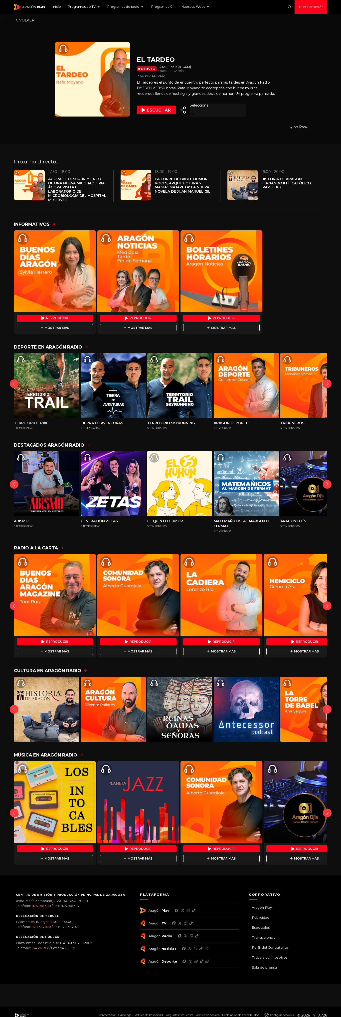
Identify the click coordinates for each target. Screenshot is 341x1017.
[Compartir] (182, 110)
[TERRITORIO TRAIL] (46, 385)
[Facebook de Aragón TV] (173, 923)
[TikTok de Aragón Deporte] (201, 961)
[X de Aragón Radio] (185, 935)
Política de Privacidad (149, 1015)
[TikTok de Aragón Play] (193, 910)
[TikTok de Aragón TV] (190, 923)
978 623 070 (41, 927)
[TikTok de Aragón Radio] (196, 935)
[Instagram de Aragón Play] (188, 910)
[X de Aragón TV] (179, 923)
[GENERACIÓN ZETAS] (113, 483)
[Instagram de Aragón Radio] (191, 935)
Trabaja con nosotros (270, 957)
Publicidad (260, 917)
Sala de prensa (264, 967)
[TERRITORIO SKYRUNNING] (179, 385)
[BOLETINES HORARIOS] (221, 271)
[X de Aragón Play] (182, 910)
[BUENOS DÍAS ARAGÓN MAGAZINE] (55, 595)
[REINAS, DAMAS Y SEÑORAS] (179, 709)
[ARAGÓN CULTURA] (113, 709)
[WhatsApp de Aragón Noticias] (206, 948)
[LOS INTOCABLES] (55, 802)
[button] (84, 7)
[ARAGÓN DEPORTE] (246, 385)
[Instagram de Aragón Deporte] (195, 961)
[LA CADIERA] (221, 595)
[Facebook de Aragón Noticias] (183, 948)
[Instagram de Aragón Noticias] (195, 948)
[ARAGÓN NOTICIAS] (138, 271)
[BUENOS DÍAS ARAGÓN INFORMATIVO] (55, 271)
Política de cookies (207, 1015)
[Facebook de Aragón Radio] (179, 935)
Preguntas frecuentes (179, 1015)
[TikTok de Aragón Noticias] (200, 948)
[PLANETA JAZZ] (138, 802)
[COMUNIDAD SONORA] (138, 595)
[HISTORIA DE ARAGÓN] (46, 709)
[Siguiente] (327, 383)
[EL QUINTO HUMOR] (179, 483)
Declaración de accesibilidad (240, 1015)
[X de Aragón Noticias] (189, 948)
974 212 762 (40, 948)
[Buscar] (289, 7)
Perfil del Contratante (270, 947)
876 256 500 (41, 906)
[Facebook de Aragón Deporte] (183, 961)
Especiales (261, 927)
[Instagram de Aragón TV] (185, 923)
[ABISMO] (46, 483)
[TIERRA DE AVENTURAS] (113, 385)
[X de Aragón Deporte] (189, 961)
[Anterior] (14, 383)
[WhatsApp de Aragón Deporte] (206, 961)
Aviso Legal (125, 1015)
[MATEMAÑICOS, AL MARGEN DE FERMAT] (246, 483)
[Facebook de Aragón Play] (176, 910)
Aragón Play (262, 907)
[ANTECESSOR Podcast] (246, 709)
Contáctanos (107, 1015)
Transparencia (264, 937)
